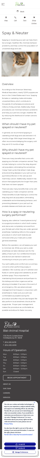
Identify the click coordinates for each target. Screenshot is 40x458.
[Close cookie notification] (34, 402)
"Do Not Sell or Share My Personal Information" (18, 435)
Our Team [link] (7, 388)
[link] (20, 4)
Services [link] (6, 397)
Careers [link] (6, 393)
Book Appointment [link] (16, 378)
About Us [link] (7, 384)
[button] (3, 4)
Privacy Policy (8, 424)
